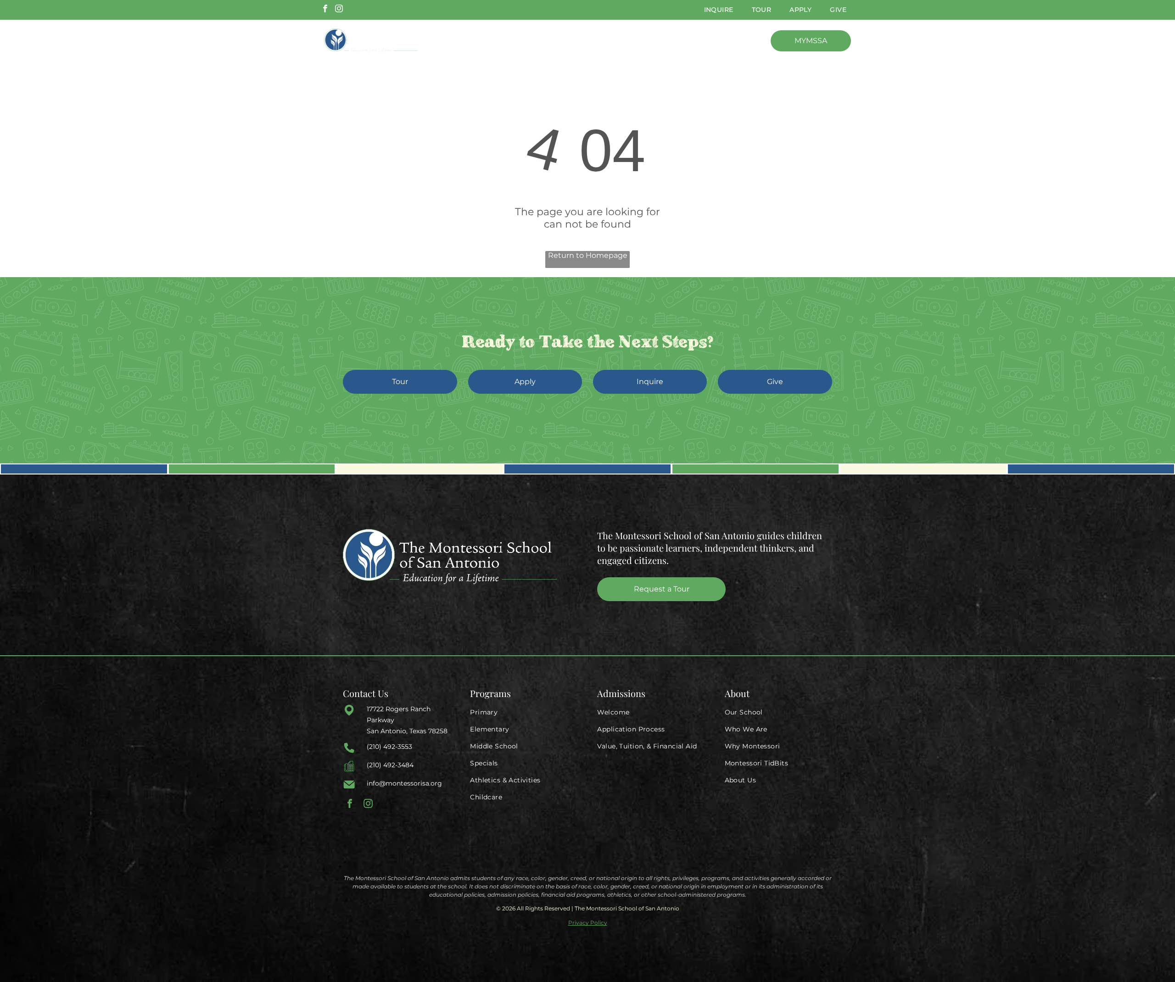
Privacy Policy (587, 922)
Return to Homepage (587, 255)
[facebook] (325, 10)
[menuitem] (719, 10)
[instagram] (339, 10)
